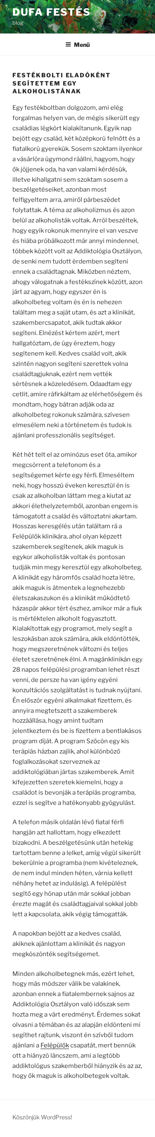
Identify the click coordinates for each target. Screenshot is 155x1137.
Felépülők (55, 1045)
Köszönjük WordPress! (42, 1117)
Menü (82, 44)
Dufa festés (51, 12)
